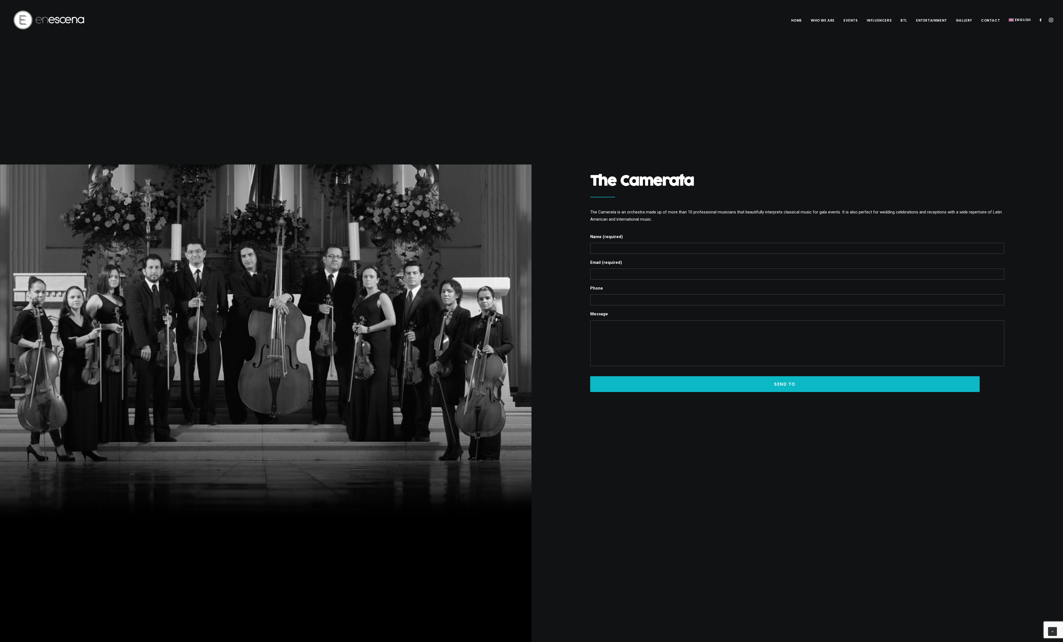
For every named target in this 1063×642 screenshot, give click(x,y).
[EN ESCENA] (49, 19)
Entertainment (931, 20)
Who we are (823, 20)
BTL (904, 20)
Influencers (879, 20)
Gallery (964, 20)
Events (850, 20)
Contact (990, 20)
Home (796, 20)
